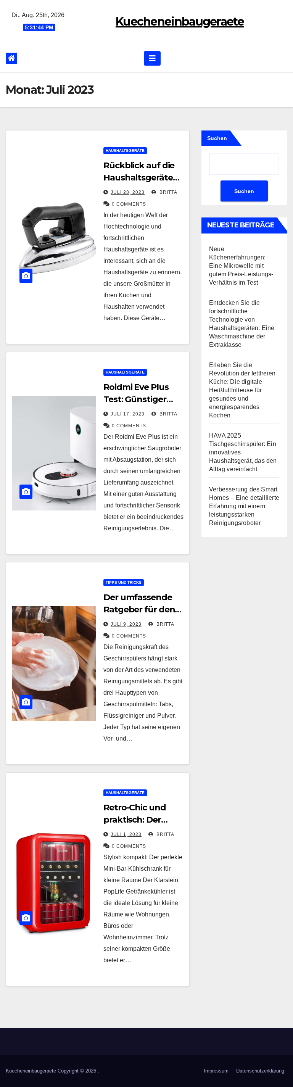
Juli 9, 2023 (126, 624)
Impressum (216, 1071)
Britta (167, 192)
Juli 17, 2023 (128, 414)
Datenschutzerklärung (260, 1071)
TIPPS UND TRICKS (124, 582)
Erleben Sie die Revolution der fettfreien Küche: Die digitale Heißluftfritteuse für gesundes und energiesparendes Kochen (242, 390)
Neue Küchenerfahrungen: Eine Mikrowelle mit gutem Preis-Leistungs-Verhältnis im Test (241, 266)
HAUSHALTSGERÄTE (125, 150)
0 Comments (129, 204)
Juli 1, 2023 (126, 834)
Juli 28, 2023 (128, 192)
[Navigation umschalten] (152, 58)
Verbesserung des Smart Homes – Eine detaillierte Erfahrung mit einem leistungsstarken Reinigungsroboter (244, 506)
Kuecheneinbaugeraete (180, 21)
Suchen (217, 138)
